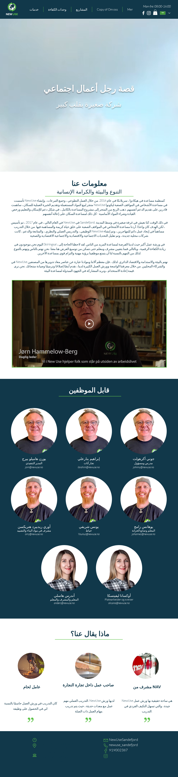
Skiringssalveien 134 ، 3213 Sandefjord (58, 758)
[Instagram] (148, 13)
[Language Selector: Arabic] (165, 13)
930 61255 (57, 739)
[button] (34, 9)
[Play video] (89, 323)
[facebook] (143, 13)
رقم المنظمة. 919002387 (59, 750)
